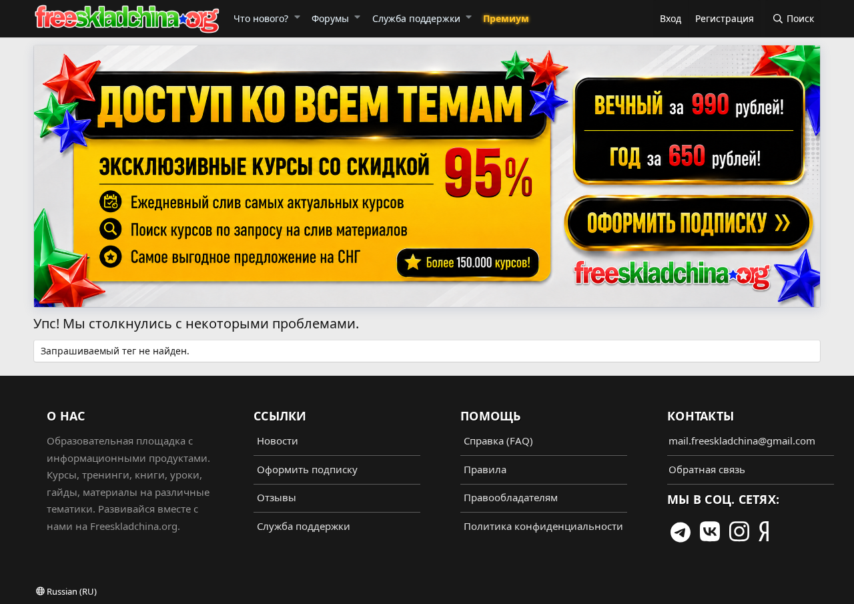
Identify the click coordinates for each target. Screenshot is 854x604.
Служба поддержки (416, 18)
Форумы (330, 18)
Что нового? (261, 18)
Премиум (506, 18)
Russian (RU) (71, 591)
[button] (296, 16)
